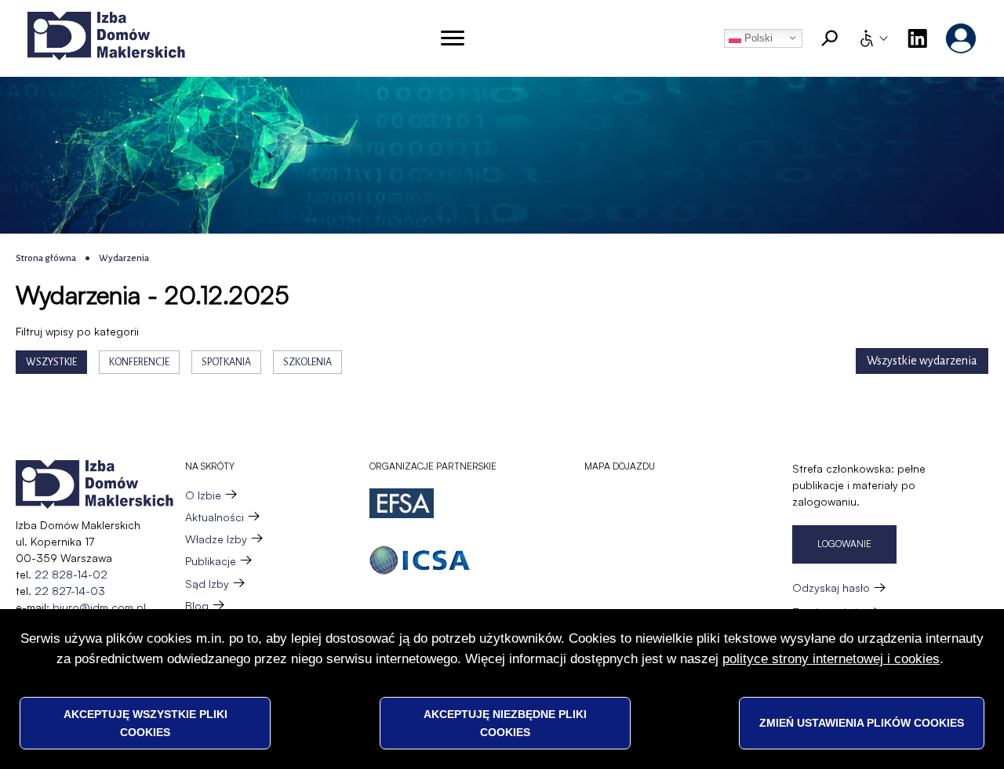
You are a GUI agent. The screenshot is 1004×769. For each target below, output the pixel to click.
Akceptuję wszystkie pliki (145, 723)
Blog (197, 605)
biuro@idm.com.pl (99, 607)
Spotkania (226, 362)
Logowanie (844, 544)
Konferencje (139, 362)
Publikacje (210, 561)
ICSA (419, 560)
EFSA (401, 503)
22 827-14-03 (70, 590)
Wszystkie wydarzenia (922, 360)
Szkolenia (307, 362)
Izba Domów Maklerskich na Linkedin (916, 38)
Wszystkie (51, 362)
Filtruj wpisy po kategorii (77, 331)
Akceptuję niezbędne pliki (505, 723)
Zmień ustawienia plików (861, 722)
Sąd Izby (207, 583)
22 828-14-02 (71, 574)
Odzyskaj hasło (831, 587)
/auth (961, 38)
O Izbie (203, 495)
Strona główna (46, 258)
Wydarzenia (124, 258)
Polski (757, 38)
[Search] (830, 38)
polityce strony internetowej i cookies (831, 658)
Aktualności (214, 517)
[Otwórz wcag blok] (873, 38)
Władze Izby (216, 539)
